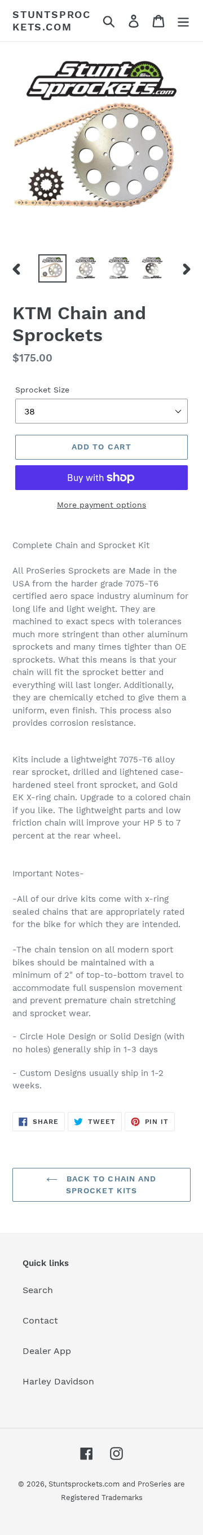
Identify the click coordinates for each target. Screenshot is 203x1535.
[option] (52, 268)
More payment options (101, 504)
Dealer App (47, 1351)
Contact (40, 1320)
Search (38, 1290)
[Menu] (183, 20)
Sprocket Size (42, 389)
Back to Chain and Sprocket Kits (109, 1184)
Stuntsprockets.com (51, 20)
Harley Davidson (58, 1381)
